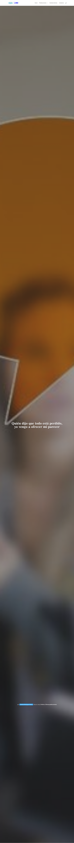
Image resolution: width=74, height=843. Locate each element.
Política (43, 704)
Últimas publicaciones (51, 704)
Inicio (36, 2)
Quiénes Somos (53, 2)
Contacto (61, 2)
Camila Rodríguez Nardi (26, 704)
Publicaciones (42, 2)
